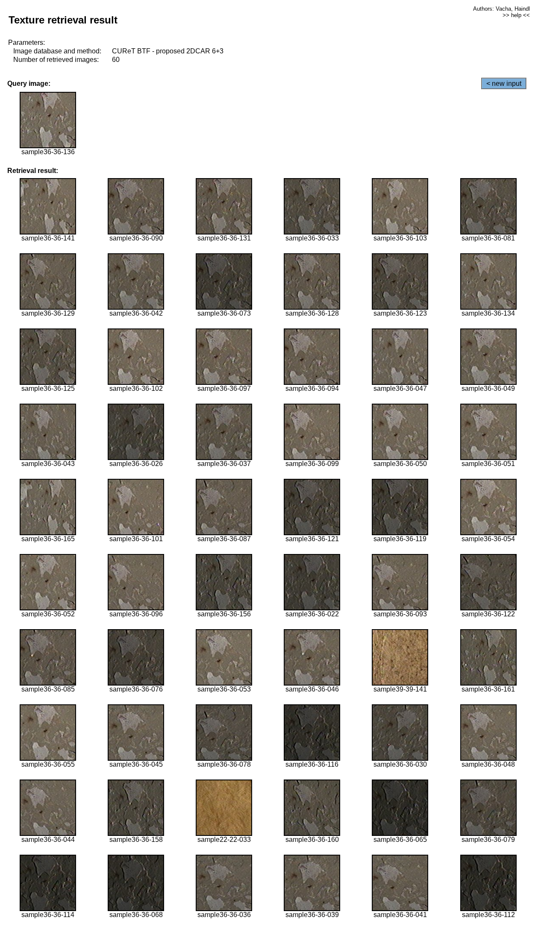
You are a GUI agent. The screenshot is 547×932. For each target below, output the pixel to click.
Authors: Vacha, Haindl (501, 9)
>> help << (516, 15)
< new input (503, 83)
